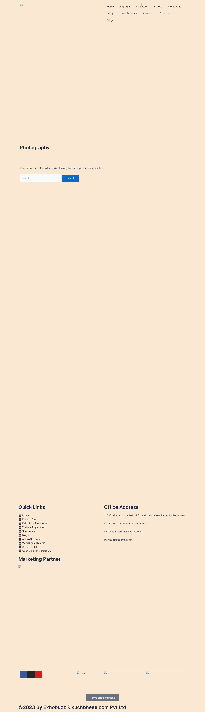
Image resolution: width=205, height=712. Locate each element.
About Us (148, 13)
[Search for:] (41, 178)
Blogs (110, 20)
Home (110, 6)
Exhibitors (141, 6)
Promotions (174, 6)
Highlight (125, 6)
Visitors (157, 6)
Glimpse (111, 13)
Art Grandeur (129, 13)
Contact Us (166, 13)
